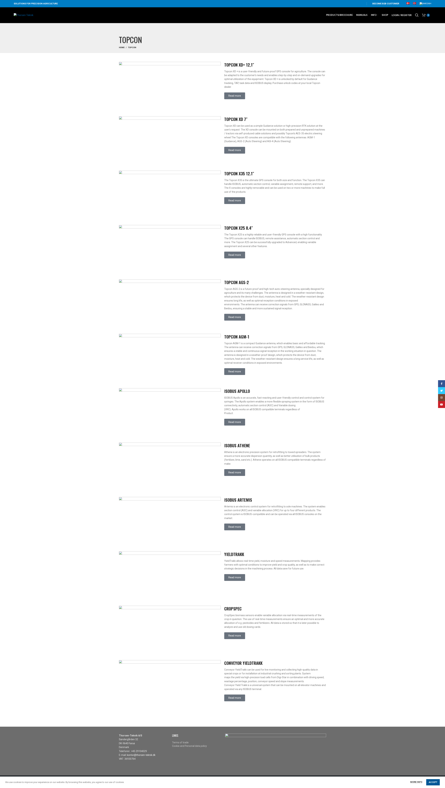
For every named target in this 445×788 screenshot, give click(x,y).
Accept (433, 782)
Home (121, 47)
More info (416, 782)
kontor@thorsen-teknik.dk (141, 755)
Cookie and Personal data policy (189, 746)
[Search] (416, 15)
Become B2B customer (385, 3)
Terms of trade (180, 742)
